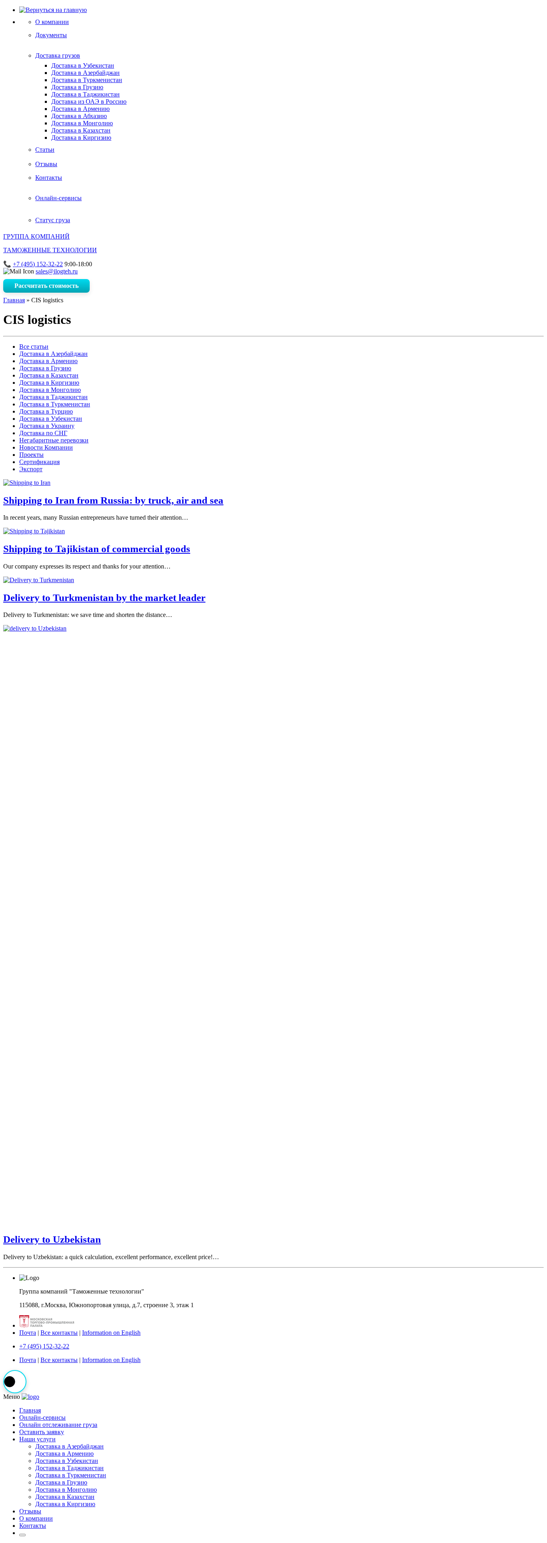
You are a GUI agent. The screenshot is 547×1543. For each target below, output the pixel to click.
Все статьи (33, 346)
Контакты (32, 1525)
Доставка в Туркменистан (86, 79)
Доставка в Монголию (82, 123)
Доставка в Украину (46, 425)
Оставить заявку (41, 1431)
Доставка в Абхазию (79, 116)
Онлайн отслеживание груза (58, 1424)
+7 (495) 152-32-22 (38, 264)
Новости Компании (46, 447)
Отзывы (30, 1511)
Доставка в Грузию (77, 87)
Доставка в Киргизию (81, 137)
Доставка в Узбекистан (82, 65)
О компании (36, 1518)
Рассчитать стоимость (46, 285)
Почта (27, 1332)
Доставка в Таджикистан (85, 94)
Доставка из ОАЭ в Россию (89, 101)
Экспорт (30, 469)
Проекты (31, 454)
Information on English (111, 1332)
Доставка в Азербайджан (85, 72)
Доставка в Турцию (46, 411)
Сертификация (39, 461)
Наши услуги (37, 1439)
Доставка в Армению (80, 108)
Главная (14, 300)
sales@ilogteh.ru (57, 271)
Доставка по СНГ (43, 433)
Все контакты (59, 1332)
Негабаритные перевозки (53, 440)
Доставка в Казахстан (81, 130)
